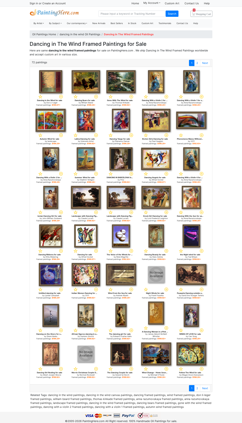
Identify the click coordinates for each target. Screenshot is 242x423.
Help (207, 3)
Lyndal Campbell (52, 295)
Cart (202, 13)
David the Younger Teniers (193, 295)
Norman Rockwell (87, 375)
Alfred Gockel (157, 180)
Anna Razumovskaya (157, 103)
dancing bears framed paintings (156, 403)
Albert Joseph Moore (52, 375)
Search (172, 13)
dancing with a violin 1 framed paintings (119, 406)
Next (205, 63)
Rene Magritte (122, 257)
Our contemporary (76, 23)
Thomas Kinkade (122, 103)
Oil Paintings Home (44, 34)
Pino (122, 180)
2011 (193, 141)
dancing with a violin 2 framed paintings (68, 406)
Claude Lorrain (87, 218)
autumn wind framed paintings (165, 406)
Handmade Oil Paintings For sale (54, 13)
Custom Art (172, 3)
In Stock (132, 23)
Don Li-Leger (51, 103)
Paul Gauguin (157, 141)
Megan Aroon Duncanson (192, 375)
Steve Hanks (52, 336)
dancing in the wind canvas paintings (109, 395)
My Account (150, 2)
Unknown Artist (87, 141)
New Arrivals (98, 23)
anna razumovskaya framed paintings (159, 399)
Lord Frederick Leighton (157, 218)
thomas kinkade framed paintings (114, 399)
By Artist (38, 23)
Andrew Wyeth (122, 295)
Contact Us (192, 3)
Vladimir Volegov (87, 180)
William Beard (87, 103)
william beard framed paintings (72, 399)
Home (135, 3)
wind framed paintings (181, 395)
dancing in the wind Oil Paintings (80, 34)
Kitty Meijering (52, 257)
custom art (51, 54)
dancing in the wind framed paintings (112, 403)
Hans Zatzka (157, 257)
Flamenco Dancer (122, 141)
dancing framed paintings (149, 395)
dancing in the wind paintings (66, 395)
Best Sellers (117, 23)
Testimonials (165, 23)
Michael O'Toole (157, 375)
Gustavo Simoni (87, 336)
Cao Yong (192, 336)
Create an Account (54, 3)
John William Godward (52, 218)
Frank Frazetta (157, 295)
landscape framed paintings (70, 403)
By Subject (54, 23)
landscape (52, 141)
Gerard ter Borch (122, 375)
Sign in (34, 3)
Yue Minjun (192, 257)
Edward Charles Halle (122, 336)
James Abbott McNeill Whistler (157, 335)
